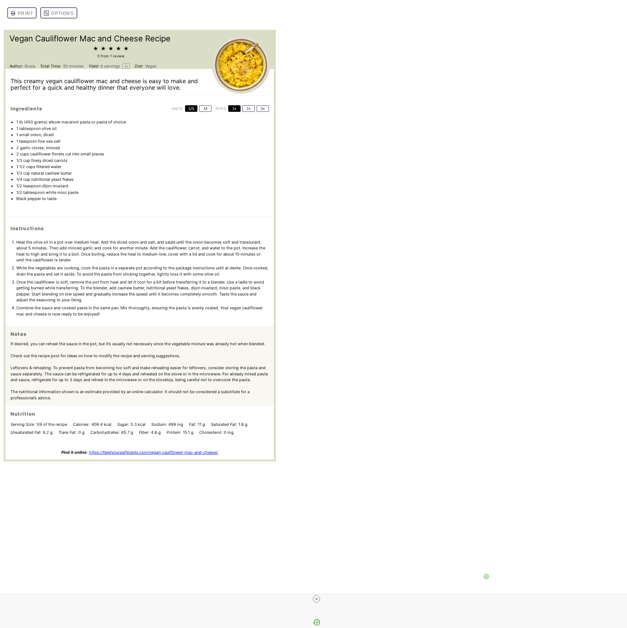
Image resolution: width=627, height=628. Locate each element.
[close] (316, 599)
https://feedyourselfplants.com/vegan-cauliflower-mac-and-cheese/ (153, 452)
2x (248, 108)
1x (234, 108)
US (191, 108)
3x (263, 108)
